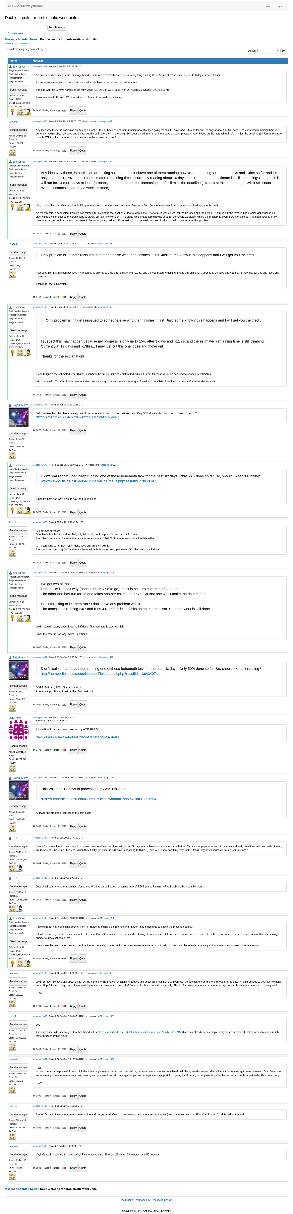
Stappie (13, 522)
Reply (73, 110)
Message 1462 (40, 243)
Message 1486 (40, 918)
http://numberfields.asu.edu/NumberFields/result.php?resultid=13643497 (77, 416)
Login (279, 6)
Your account (142, 1199)
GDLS (16, 838)
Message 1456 (40, 121)
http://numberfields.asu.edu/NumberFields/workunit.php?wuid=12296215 (139, 1032)
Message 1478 (40, 465)
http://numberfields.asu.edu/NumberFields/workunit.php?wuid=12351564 (77, 736)
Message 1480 (40, 572)
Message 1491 (40, 1059)
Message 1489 (40, 973)
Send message (18, 89)
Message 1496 (40, 1106)
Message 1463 (40, 307)
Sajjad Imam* (20, 404)
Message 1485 (40, 878)
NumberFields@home (25, 6)
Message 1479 (40, 522)
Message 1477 (40, 404)
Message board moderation (17, 43)
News (33, 39)
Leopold (13, 121)
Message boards (16, 39)
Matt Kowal (15, 717)
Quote (82, 110)
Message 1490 (40, 1016)
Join (267, 6)
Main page (127, 1199)
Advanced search (16, 33)
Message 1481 (40, 657)
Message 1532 (40, 1146)
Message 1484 (40, 838)
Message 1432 (40, 66)
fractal (12, 1016)
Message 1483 (40, 777)
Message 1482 (40, 717)
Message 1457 (40, 161)
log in (43, 49)
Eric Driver (19, 66)
